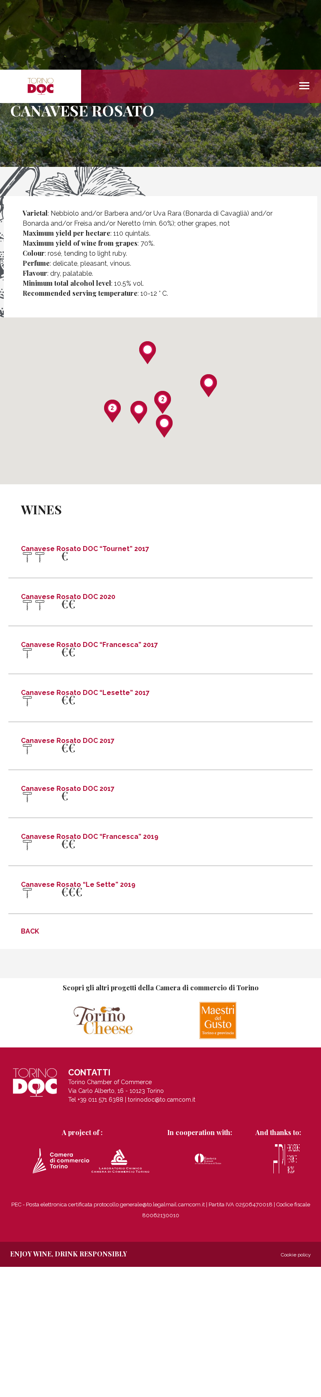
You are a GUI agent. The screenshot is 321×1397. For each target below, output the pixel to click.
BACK (30, 931)
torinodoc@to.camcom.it (161, 1099)
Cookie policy (296, 1255)
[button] (208, 385)
